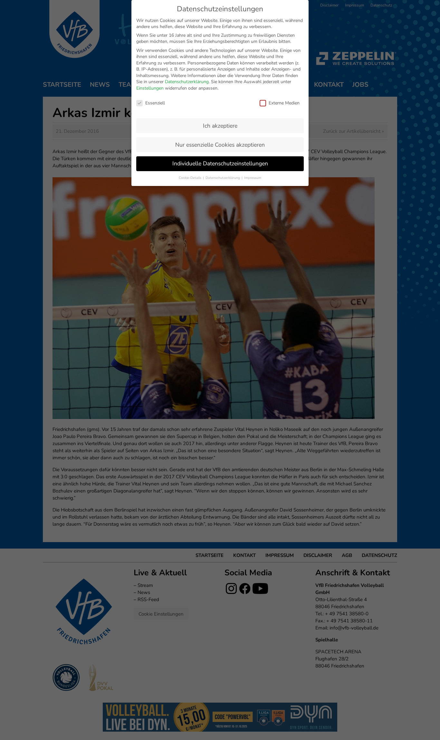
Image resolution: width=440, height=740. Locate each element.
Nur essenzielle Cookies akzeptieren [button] (220, 145)
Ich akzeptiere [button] (220, 126)
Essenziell (155, 103)
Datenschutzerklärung (187, 82)
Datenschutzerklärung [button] (223, 177)
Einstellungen (150, 88)
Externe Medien (284, 103)
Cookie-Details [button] (190, 177)
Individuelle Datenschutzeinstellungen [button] (220, 163)
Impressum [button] (252, 177)
